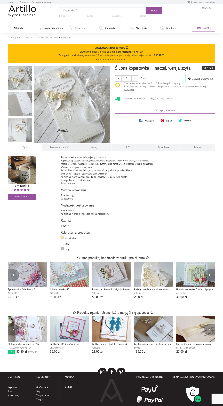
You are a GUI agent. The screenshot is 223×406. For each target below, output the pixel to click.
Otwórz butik (42, 387)
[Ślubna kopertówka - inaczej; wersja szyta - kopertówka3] (20, 104)
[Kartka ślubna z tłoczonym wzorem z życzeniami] (195, 329)
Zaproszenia (116, 16)
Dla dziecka (142, 28)
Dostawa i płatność (59, 147)
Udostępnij (149, 121)
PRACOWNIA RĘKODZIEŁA (19, 348)
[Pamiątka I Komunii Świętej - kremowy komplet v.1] (111, 274)
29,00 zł (13, 297)
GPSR (128, 147)
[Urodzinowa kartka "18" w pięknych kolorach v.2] (195, 274)
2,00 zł (138, 297)
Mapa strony (13, 395)
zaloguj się (207, 8)
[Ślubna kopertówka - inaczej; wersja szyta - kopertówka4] (20, 130)
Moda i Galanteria (53, 28)
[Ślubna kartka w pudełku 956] (27, 329)
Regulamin (12, 387)
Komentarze (163, 147)
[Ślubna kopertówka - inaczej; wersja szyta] (72, 104)
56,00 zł (55, 351)
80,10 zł (23, 351)
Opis (25, 147)
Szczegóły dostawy (165, 110)
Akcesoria (80, 28)
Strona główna (15, 37)
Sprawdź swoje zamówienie (202, 2)
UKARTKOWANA (57, 348)
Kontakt (198, 147)
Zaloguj (39, 399)
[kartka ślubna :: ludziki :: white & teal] (111, 329)
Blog (38, 391)
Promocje (24, 2)
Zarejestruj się (42, 395)
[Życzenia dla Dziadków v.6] (27, 274)
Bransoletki (64, 16)
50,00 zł (97, 297)
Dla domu (171, 28)
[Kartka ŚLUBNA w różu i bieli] (69, 329)
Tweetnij (187, 121)
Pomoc (11, 391)
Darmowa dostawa (41, 2)
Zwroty (94, 147)
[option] (27, 281)
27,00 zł (181, 351)
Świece (90, 16)
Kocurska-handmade (185, 348)
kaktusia (96, 348)
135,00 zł (140, 351)
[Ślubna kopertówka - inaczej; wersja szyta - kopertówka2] (20, 78)
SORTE (137, 348)
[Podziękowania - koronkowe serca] (153, 274)
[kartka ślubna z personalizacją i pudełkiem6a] (153, 329)
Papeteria (110, 28)
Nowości (12, 2)
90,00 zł (55, 297)
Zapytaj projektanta (202, 79)
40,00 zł (181, 297)
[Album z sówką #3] (69, 274)
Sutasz (143, 16)
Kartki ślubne (67, 38)
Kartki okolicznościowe (47, 38)
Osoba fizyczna (22, 197)
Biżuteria (18, 28)
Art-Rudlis (12, 293)
